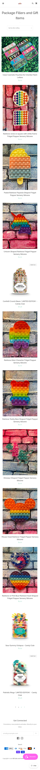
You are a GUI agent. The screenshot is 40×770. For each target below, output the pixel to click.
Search (20, 744)
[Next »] (24, 707)
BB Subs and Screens (19, 758)
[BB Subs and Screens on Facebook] (18, 739)
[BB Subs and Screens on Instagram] (22, 739)
